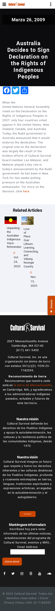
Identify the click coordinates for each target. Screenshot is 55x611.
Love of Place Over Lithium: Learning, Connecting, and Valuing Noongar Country (31, 247)
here (26, 191)
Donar (27, 514)
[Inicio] (17, 4)
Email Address (27, 547)
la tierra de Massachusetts (33, 385)
